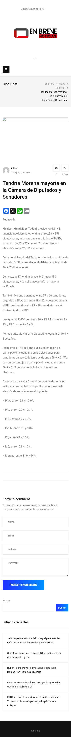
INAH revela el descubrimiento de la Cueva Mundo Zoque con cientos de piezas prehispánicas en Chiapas (33, 701)
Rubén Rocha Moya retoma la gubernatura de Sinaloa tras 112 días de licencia (31, 669)
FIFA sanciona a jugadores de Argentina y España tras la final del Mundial (33, 684)
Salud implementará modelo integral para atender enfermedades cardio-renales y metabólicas (33, 640)
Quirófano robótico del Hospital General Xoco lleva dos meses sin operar (34, 655)
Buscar (6, 600)
